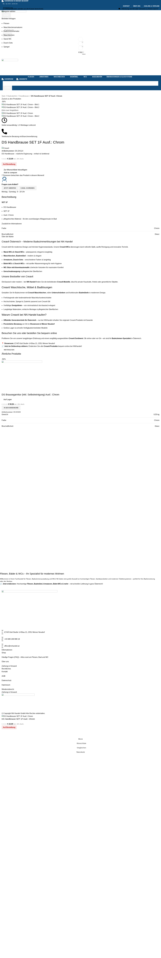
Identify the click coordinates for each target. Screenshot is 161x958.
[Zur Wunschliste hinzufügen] (10, 734)
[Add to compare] (4, 734)
